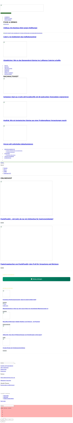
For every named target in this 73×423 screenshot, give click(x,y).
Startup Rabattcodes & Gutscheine (14, 150)
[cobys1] (22, 33)
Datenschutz (3, 369)
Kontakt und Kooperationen (7, 365)
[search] (14, 363)
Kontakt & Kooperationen (8, 398)
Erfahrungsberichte (9, 149)
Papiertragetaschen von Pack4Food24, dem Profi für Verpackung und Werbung (29, 264)
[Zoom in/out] (11, 419)
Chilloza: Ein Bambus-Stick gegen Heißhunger (20, 28)
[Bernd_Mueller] (6, 345)
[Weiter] (4, 421)
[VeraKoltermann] (5, 305)
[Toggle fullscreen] (8, 419)
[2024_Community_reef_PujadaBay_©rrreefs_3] (15, 93)
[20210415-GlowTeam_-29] (15, 56)
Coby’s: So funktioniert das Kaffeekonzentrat (19, 37)
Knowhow (5, 302)
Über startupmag (4, 367)
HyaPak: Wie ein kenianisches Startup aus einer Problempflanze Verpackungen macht (34, 120)
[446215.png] (26, 260)
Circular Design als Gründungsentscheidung (14, 347)
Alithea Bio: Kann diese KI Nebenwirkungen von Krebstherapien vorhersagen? (22, 334)
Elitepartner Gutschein (6, 380)
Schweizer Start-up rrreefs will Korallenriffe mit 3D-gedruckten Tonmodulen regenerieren (36, 97)
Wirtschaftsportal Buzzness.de (8, 377)
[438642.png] (26, 215)
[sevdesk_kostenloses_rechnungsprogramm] (6, 296)
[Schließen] (2, 419)
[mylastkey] (6, 318)
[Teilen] (4, 419)
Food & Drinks (7, 19)
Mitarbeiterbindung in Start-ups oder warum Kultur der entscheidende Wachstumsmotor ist (25, 308)
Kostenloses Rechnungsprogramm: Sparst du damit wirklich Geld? (19, 299)
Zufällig (5, 171)
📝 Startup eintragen (36, 279)
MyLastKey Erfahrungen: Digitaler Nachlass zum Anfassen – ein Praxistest (21, 321)
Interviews (7, 153)
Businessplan (7, 157)
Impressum (3, 371)
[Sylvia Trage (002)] (15, 140)
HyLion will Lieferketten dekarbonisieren (18, 144)
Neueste (5, 168)
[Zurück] (2, 421)
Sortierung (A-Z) (7, 173)
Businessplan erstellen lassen (7, 385)
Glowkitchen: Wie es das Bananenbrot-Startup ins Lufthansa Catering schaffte (32, 60)
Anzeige (2, 222)
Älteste (5, 169)
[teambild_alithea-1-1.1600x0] (6, 331)
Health (4, 337)
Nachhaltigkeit (8, 74)
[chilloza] (6, 24)
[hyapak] (15, 116)
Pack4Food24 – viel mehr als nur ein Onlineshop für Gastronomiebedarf (27, 219)
